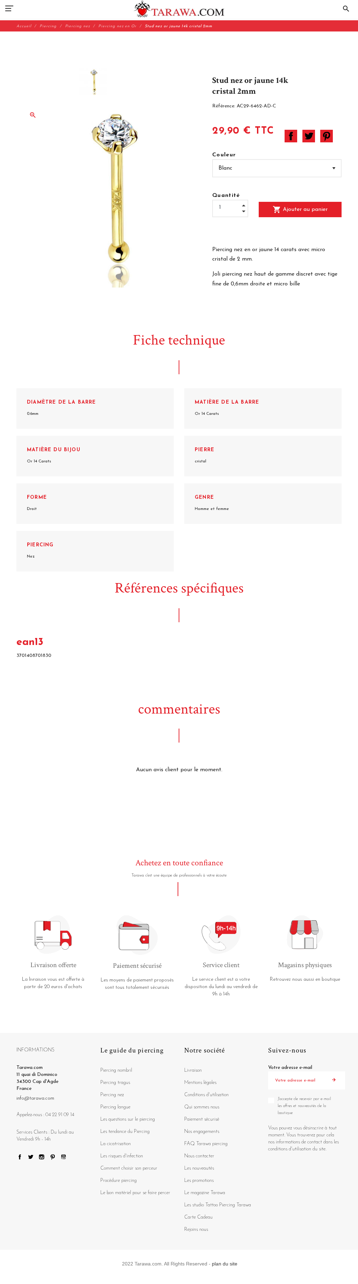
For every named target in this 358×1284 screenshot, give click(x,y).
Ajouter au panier (300, 209)
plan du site (224, 1264)
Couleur (224, 155)
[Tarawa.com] (179, 8)
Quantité (226, 195)
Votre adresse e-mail (290, 1067)
